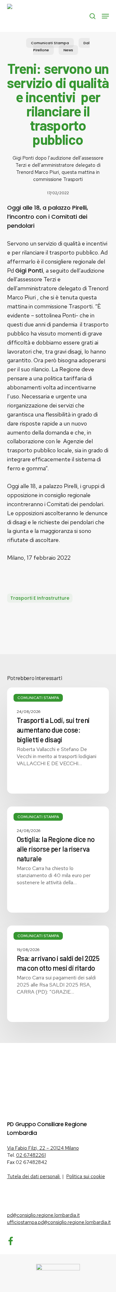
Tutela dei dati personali (34, 1176)
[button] (105, 16)
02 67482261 (31, 1155)
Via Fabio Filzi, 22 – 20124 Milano (43, 1148)
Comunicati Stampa (50, 42)
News (68, 50)
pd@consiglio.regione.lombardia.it (43, 1215)
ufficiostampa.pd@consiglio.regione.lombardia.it (59, 1222)
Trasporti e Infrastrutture (39, 598)
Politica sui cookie (85, 1176)
